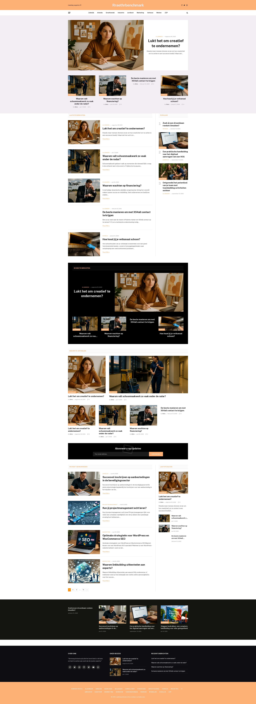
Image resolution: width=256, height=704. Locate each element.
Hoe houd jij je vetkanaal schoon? (174, 100)
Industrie (121, 12)
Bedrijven (108, 689)
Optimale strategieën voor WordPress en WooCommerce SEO (125, 537)
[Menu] (69, 13)
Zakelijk (91, 12)
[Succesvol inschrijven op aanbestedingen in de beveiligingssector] (84, 484)
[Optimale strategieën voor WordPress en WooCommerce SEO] (84, 542)
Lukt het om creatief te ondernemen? (166, 43)
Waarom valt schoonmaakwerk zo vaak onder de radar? (81, 101)
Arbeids (100, 12)
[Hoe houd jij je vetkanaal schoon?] (174, 85)
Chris (76, 107)
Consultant (130, 689)
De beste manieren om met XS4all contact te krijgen (143, 79)
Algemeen (159, 36)
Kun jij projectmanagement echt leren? (124, 508)
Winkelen (153, 692)
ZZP (166, 12)
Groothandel (110, 12)
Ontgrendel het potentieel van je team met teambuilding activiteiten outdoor (175, 186)
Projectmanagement (110, 504)
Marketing (140, 12)
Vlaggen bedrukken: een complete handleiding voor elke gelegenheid (174, 627)
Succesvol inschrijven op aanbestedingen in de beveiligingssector (126, 479)
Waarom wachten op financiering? (112, 100)
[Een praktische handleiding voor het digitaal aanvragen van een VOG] (173, 140)
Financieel (141, 689)
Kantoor (98, 692)
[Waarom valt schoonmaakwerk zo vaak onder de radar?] (81, 85)
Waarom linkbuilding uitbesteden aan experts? (123, 566)
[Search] (187, 12)
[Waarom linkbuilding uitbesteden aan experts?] (84, 571)
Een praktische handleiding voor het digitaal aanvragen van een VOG (175, 154)
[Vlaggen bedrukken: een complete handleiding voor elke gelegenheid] (174, 614)
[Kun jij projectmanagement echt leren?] (84, 513)
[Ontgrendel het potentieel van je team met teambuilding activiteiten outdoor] (173, 171)
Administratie (77, 689)
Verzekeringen (132, 692)
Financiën (103, 94)
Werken (159, 12)
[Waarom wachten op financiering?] (112, 85)
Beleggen (118, 689)
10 (83, 590)
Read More (106, 139)
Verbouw (150, 12)
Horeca (164, 94)
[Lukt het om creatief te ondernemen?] (106, 45)
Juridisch (130, 12)
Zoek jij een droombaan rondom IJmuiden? (173, 124)
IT (181, 689)
